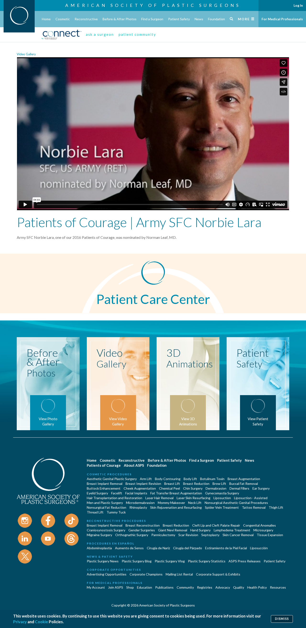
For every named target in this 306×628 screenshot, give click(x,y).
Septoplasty (210, 535)
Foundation (216, 19)
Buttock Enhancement (103, 488)
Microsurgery (263, 530)
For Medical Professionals (282, 19)
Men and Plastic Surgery (105, 503)
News (199, 19)
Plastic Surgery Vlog (170, 561)
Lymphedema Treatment (232, 530)
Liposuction (222, 498)
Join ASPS (115, 587)
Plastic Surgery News (103, 561)
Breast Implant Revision (143, 483)
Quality (238, 587)
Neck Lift (195, 503)
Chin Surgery (192, 488)
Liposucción (259, 548)
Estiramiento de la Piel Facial (226, 548)
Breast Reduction (196, 483)
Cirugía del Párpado (187, 548)
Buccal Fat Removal (243, 483)
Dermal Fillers (239, 488)
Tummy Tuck (116, 512)
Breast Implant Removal (104, 483)
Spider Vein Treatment (222, 507)
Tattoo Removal (254, 507)
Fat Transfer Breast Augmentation (176, 493)
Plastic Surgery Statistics (206, 561)
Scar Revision (188, 535)
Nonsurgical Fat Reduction (106, 507)
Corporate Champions (146, 574)
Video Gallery (26, 54)
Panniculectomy (163, 535)
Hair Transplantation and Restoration (114, 498)
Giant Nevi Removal (172, 530)
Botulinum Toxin (212, 479)
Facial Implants (136, 493)
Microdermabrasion (140, 503)
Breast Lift (172, 483)
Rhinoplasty (138, 507)
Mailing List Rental (179, 574)
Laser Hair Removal (159, 498)
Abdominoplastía (99, 548)
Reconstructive (86, 19)
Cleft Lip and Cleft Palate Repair (216, 525)
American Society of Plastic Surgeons (153, 5)
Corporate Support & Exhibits (218, 574)
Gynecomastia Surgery (222, 493)
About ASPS (134, 465)
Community (185, 587)
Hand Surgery (200, 530)
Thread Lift (95, 512)
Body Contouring (167, 479)
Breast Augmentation (244, 479)
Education (144, 587)
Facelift (116, 493)
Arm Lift (146, 479)
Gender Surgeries (141, 530)
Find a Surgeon (152, 19)
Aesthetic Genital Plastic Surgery (112, 479)
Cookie (41, 621)
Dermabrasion (216, 488)
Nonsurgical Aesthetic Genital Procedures (236, 503)
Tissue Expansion (270, 535)
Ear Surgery (261, 488)
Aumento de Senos (129, 548)
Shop (130, 587)
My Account (96, 587)
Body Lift (190, 479)
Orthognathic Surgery (131, 535)
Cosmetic (62, 19)
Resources (278, 587)
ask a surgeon (100, 34)
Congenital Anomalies (259, 525)
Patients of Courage (104, 465)
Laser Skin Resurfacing (193, 498)
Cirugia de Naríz (158, 548)
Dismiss (282, 619)
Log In (298, 5)
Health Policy (257, 587)
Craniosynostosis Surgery (106, 530)
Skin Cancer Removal (238, 535)
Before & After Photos (120, 19)
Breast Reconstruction (143, 525)
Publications (164, 587)
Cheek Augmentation (140, 488)
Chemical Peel (169, 488)
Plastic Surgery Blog (137, 561)
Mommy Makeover (171, 503)
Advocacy (222, 587)
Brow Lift (219, 483)
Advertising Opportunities (106, 574)
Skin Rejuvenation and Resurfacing (176, 507)
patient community (137, 34)
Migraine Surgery (99, 535)
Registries (204, 587)
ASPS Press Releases (245, 561)
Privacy (20, 621)
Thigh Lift (276, 507)
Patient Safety (179, 19)
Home (46, 19)
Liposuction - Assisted (251, 498)
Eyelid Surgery (97, 493)
